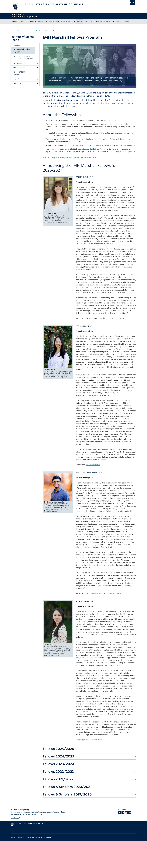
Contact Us (17, 84)
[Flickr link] (129, 813)
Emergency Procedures (17, 837)
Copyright (39, 837)
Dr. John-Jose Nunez (94, 593)
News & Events (66, 21)
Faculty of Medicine (17, 31)
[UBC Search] (132, 2)
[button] (37, 50)
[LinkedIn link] (122, 813)
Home (14, 21)
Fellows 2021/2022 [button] (58, 779)
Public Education (19, 79)
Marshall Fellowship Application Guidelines (23, 57)
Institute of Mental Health (36, 31)
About (21, 21)
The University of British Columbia (15, 6)
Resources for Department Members (97, 21)
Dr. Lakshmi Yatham (114, 593)
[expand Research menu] (47, 21)
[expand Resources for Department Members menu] (113, 21)
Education (53, 21)
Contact (127, 21)
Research (41, 21)
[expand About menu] (26, 21)
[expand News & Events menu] (74, 21)
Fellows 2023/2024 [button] (58, 764)
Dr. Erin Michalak (93, 465)
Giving (118, 21)
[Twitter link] (119, 813)
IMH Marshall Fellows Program (21, 50)
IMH (78, 21)
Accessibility (47, 837)
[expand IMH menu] (82, 21)
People (31, 21)
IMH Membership (19, 63)
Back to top (15, 818)
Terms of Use (30, 837)
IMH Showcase (18, 68)
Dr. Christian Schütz (94, 740)
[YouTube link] (126, 813)
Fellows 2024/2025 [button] (58, 756)
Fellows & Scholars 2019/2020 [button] (67, 794)
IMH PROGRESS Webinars (18, 73)
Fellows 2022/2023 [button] (58, 771)
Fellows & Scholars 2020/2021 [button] (67, 787)
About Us (16, 45)
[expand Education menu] (58, 21)
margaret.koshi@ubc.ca (125, 152)
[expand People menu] (35, 21)
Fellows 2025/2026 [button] (58, 749)
